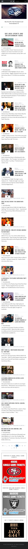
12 (11, 445)
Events (16, 39)
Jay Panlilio (6, 111)
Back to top (13, 546)
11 (9, 445)
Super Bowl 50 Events (6, 226)
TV (15, 82)
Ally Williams (6, 406)
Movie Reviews (16, 198)
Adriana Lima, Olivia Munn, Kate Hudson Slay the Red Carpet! (20, 108)
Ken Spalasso (6, 69)
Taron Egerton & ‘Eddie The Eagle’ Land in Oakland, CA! (20, 173)
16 (22, 445)
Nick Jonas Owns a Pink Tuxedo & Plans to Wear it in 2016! (20, 251)
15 (19, 445)
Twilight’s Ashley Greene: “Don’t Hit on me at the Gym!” (20, 129)
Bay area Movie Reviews (7, 198)
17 (24, 445)
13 (14, 445)
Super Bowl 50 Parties (18, 226)
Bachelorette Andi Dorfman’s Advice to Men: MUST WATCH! (20, 86)
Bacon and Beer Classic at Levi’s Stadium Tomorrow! (20, 44)
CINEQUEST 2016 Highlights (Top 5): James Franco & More (20, 66)
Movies (16, 60)
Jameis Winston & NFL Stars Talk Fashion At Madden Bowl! (20, 298)
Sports (16, 293)
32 (14, 447)
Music (20, 102)
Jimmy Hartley (7, 47)
